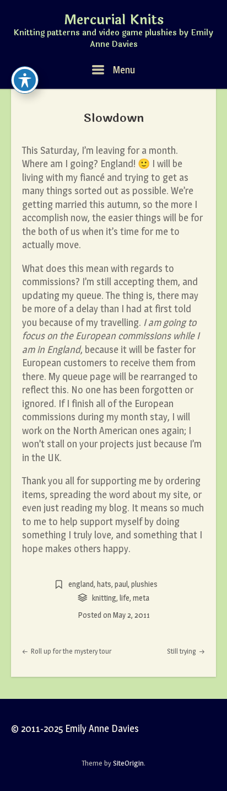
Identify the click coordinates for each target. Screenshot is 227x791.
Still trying (182, 651)
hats (104, 584)
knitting (104, 597)
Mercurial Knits (114, 20)
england (81, 584)
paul (121, 584)
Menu (123, 70)
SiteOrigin (128, 762)
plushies (144, 584)
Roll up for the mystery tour (70, 651)
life (124, 597)
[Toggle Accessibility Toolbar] (25, 80)
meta (141, 597)
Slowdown (113, 118)
